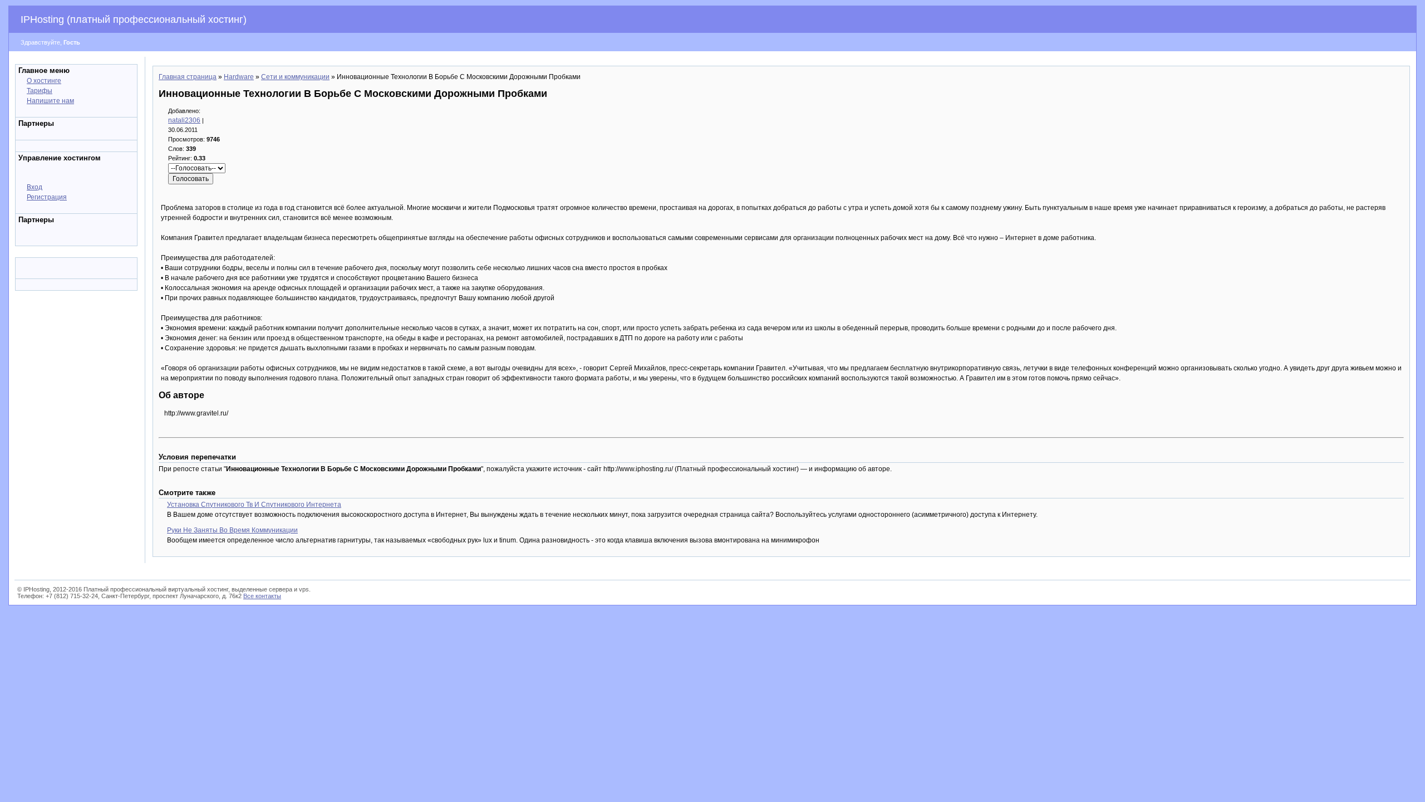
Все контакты (262, 596)
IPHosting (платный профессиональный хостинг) (134, 19)
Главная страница (188, 77)
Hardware (239, 77)
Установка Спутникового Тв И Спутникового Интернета (254, 504)
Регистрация (47, 197)
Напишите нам (50, 101)
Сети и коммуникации (295, 77)
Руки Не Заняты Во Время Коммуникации (232, 530)
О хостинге (44, 81)
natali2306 (184, 120)
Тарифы (39, 91)
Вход (34, 187)
